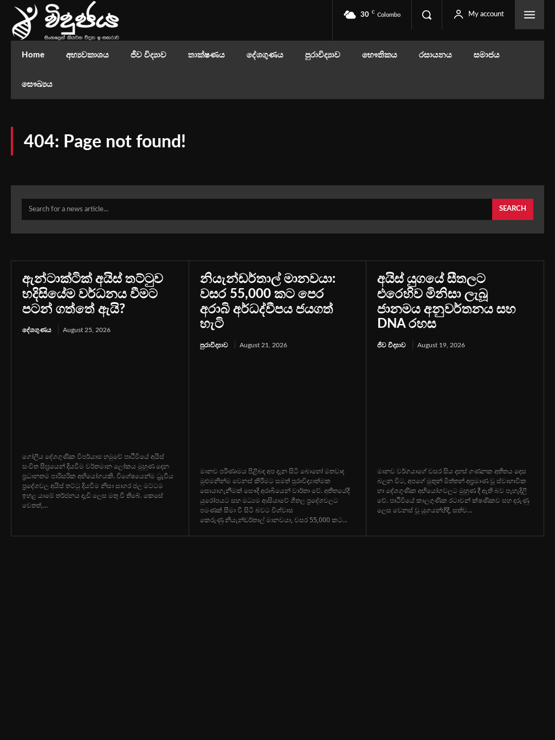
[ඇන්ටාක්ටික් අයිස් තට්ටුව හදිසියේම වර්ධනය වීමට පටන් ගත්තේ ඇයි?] (100, 394)
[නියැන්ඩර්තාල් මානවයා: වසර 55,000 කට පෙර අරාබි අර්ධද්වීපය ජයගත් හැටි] (278, 409)
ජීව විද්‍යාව (391, 345)
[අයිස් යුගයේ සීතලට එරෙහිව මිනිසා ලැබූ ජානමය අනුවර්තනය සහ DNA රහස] (455, 409)
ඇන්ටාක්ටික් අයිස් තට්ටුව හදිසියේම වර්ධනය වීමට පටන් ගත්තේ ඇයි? (92, 293)
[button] (426, 14)
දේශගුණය (36, 330)
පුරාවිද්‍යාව (214, 345)
